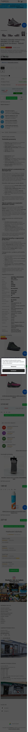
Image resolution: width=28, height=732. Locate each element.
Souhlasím (13, 370)
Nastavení (13, 366)
